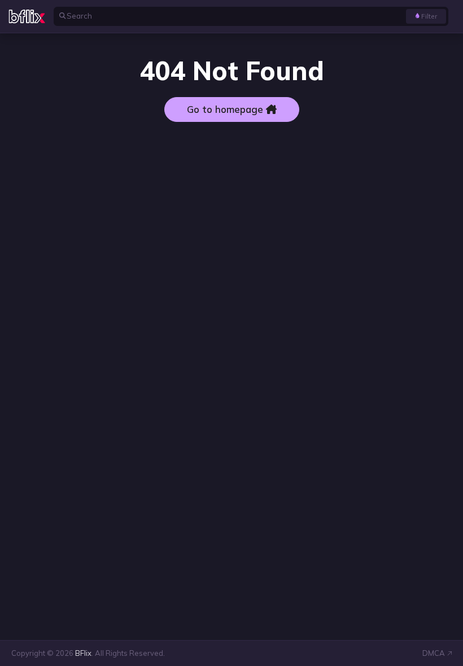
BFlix (83, 653)
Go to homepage (226, 109)
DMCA (433, 653)
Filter (429, 16)
